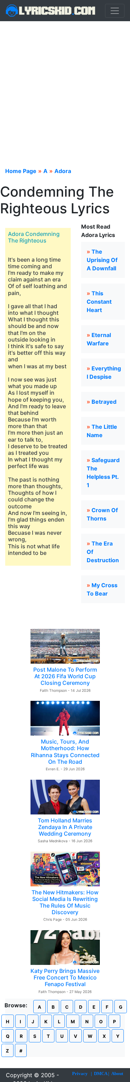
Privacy (80, 1073)
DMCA (100, 1073)
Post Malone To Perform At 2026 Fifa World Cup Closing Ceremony (65, 676)
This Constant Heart (99, 301)
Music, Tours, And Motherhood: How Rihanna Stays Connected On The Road (65, 751)
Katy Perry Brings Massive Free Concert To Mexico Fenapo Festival (65, 977)
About (117, 1073)
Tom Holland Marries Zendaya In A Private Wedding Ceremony (65, 827)
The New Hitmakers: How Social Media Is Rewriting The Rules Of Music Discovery (65, 902)
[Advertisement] (65, 90)
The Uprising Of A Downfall (102, 260)
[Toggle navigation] (114, 11)
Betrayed (104, 401)
